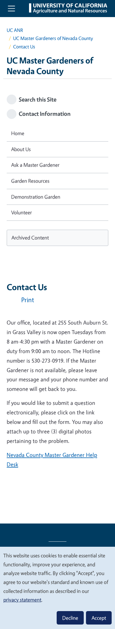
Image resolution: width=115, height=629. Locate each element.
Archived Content (30, 237)
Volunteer (21, 212)
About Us (21, 149)
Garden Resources (30, 180)
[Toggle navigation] (11, 8)
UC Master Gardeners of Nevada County (53, 38)
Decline (70, 617)
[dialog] (57, 587)
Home (17, 133)
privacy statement (22, 599)
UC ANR (15, 30)
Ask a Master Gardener (35, 164)
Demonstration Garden (35, 196)
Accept (99, 617)
